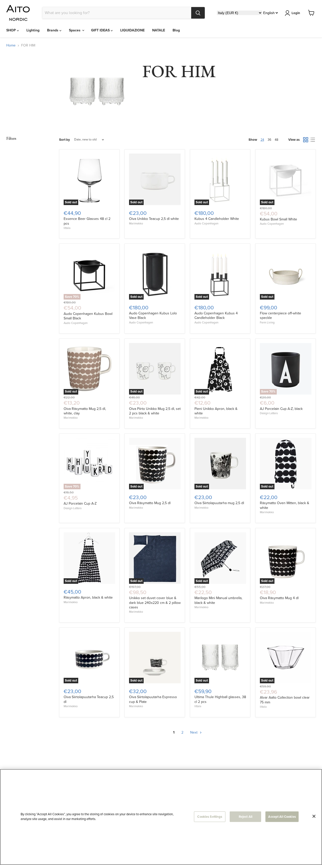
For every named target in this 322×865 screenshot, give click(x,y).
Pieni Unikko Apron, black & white (215, 411)
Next (194, 732)
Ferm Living (267, 322)
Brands (53, 30)
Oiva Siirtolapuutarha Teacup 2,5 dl (89, 699)
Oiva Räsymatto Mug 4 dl (279, 598)
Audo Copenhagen (206, 223)
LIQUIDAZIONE (132, 30)
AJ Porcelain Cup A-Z (80, 503)
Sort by (64, 139)
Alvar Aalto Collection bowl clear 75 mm (285, 700)
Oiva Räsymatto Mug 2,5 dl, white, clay (85, 411)
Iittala (67, 228)
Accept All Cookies (282, 816)
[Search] (198, 13)
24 (262, 139)
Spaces (75, 30)
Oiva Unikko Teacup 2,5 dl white (154, 218)
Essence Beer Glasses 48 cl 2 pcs (87, 221)
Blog (176, 30)
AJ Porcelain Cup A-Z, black (281, 408)
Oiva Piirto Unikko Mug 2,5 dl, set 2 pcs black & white (155, 411)
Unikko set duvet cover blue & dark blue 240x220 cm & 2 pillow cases (155, 602)
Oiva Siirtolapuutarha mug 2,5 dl (219, 503)
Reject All (245, 816)
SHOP (11, 30)
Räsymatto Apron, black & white (88, 597)
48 (276, 139)
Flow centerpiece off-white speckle (280, 315)
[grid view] (305, 139)
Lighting (32, 30)
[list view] (312, 139)
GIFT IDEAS (101, 30)
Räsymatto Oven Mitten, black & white (284, 505)
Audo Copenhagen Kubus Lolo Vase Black (153, 315)
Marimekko (136, 223)
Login (296, 13)
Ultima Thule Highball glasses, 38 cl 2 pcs (220, 699)
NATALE (158, 30)
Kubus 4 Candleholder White (216, 218)
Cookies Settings (209, 816)
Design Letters (269, 413)
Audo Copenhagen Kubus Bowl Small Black (88, 316)
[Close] (313, 816)
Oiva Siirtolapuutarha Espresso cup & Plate (153, 699)
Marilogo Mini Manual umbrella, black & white (218, 600)
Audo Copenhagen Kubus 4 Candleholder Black (216, 315)
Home (11, 45)
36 (269, 139)
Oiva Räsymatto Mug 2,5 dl (150, 503)
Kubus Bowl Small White (278, 219)
